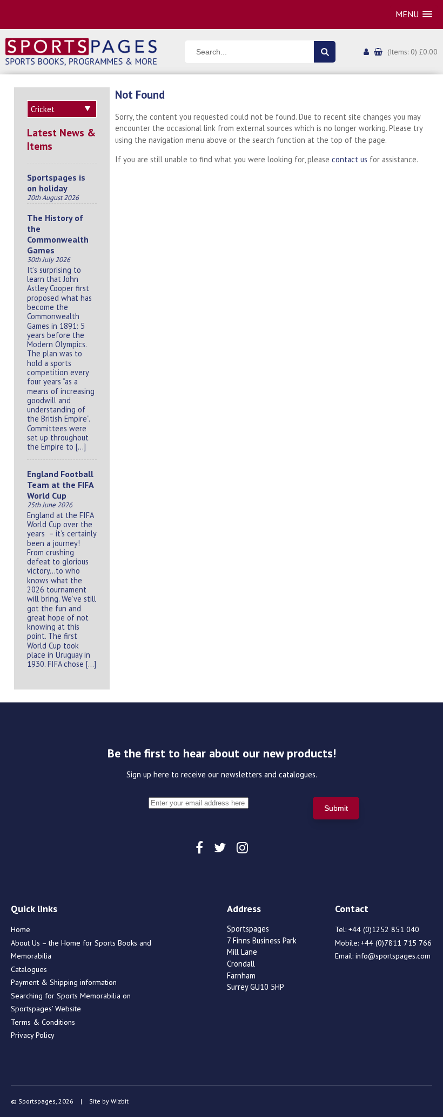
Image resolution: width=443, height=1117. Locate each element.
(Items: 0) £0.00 (412, 52)
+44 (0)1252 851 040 (383, 929)
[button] (414, 14)
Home (20, 929)
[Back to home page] (81, 50)
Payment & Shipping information (64, 982)
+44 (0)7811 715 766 (396, 943)
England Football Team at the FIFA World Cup (60, 484)
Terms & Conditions (43, 1022)
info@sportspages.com (393, 956)
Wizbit (120, 1101)
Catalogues (29, 969)
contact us (349, 159)
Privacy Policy (33, 1035)
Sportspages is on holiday (56, 183)
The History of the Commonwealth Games (58, 234)
